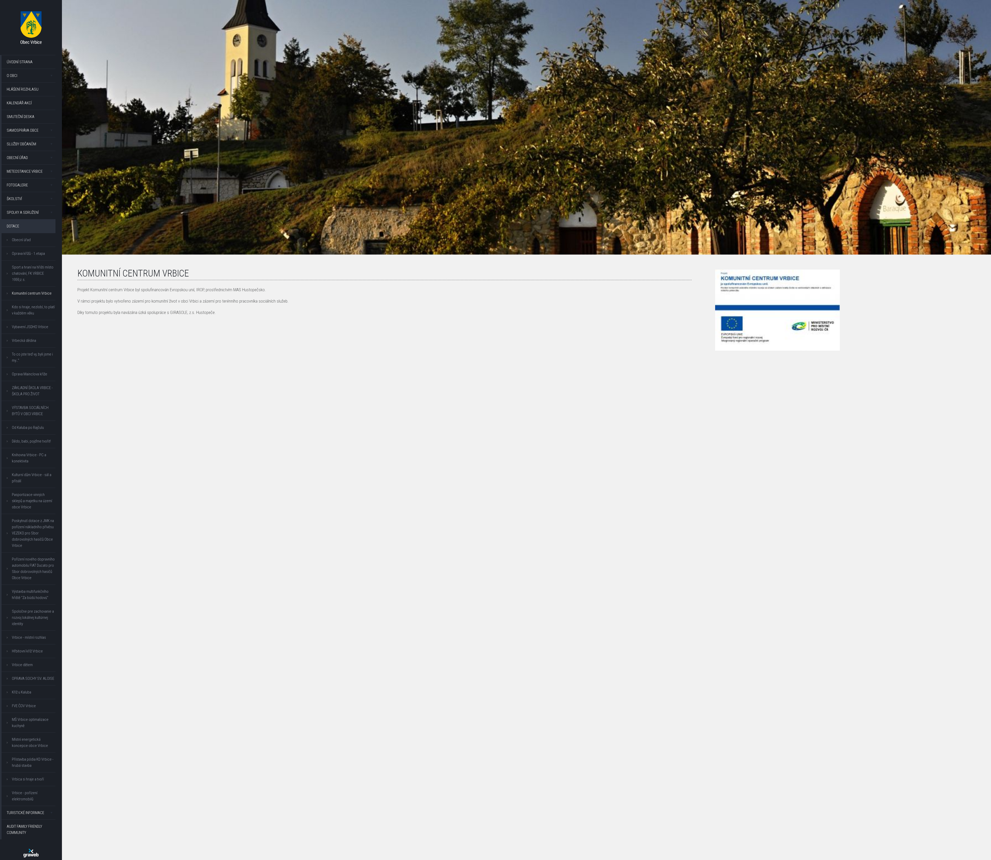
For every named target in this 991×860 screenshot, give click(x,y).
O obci (12, 75)
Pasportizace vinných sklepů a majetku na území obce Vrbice (32, 500)
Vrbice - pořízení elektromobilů (24, 796)
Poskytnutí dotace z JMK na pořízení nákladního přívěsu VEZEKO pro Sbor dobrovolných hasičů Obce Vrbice (33, 533)
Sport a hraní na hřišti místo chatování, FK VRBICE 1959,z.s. (32, 273)
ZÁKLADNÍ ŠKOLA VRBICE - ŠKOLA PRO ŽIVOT (32, 390)
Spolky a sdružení (23, 212)
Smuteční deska (20, 116)
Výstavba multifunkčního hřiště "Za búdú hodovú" (30, 594)
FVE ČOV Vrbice (24, 706)
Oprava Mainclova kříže (29, 374)
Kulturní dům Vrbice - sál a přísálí (31, 477)
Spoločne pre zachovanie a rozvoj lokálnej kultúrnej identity (33, 617)
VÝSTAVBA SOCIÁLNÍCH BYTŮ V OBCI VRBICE (30, 410)
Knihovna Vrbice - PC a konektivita (29, 458)
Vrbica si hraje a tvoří (28, 779)
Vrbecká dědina (24, 340)
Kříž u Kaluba (21, 692)
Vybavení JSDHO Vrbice (30, 327)
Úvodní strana (20, 62)
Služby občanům (21, 144)
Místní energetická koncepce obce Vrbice (30, 742)
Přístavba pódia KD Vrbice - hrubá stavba (32, 762)
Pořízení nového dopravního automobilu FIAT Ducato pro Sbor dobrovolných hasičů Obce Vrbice (33, 568)
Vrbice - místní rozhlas (29, 637)
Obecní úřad (17, 157)
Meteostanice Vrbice (25, 171)
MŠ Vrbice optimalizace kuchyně (30, 722)
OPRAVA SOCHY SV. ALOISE (33, 678)
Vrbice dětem (22, 664)
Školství (14, 198)
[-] (777, 310)
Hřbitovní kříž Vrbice (27, 651)
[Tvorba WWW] (31, 853)
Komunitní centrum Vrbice (32, 293)
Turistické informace (25, 812)
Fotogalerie (17, 185)
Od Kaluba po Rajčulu (28, 427)
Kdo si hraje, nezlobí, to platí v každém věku (33, 310)
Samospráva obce (22, 130)
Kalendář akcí (19, 103)
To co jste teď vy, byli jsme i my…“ (32, 357)
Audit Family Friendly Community (24, 829)
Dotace (13, 226)
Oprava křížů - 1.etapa (28, 253)
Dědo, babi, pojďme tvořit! (31, 441)
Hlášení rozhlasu (22, 89)
